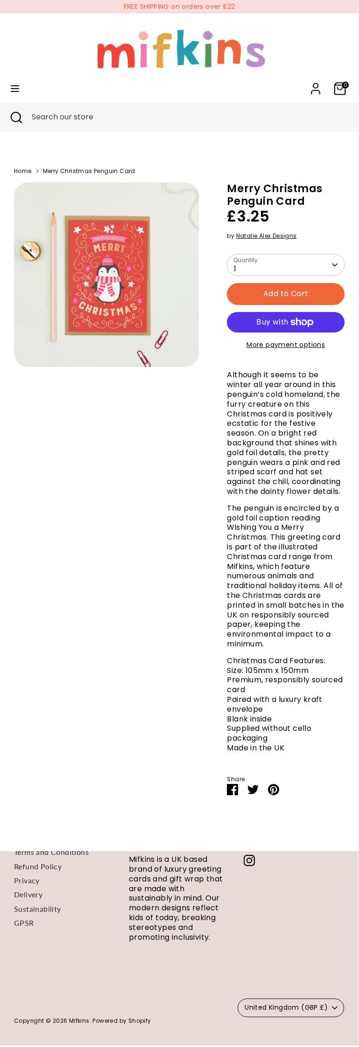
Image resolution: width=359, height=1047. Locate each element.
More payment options (285, 344)
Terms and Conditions (51, 851)
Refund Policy (38, 866)
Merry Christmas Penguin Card (89, 171)
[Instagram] (249, 860)
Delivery (28, 894)
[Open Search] (16, 117)
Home (23, 171)
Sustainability (37, 908)
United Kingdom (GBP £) (286, 1007)
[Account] (315, 83)
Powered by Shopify (121, 1021)
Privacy (27, 880)
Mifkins (79, 1021)
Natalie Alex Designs (266, 236)
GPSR (24, 922)
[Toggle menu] (15, 88)
